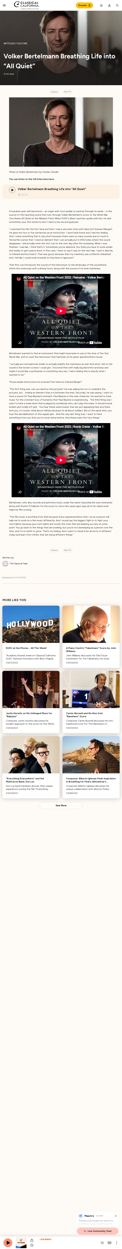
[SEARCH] (117, 5)
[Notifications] (101, 5)
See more (61, 805)
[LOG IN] (109, 5)
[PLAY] (12, 190)
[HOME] (27, 5)
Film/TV (67, 92)
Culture (54, 92)
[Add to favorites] (32, 1245)
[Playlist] (102, 1243)
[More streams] (109, 1243)
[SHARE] (32, 1240)
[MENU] (4, 5)
